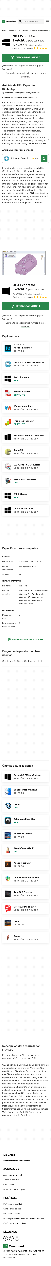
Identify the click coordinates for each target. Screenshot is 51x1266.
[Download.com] (9, 21)
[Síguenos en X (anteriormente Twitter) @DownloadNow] (11, 1238)
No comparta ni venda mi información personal (23, 1218)
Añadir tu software (11, 1180)
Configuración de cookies (14, 1223)
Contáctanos (8, 1184)
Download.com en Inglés (14, 1189)
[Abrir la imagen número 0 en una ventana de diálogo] (24, 263)
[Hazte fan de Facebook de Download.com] (5, 1238)
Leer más (33, 97)
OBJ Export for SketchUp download (19, 661)
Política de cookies (11, 1213)
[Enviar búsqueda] (20, 21)
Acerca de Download (12, 1175)
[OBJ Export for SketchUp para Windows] (6, 42)
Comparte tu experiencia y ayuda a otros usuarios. (25, 75)
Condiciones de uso (12, 1209)
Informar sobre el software (27, 639)
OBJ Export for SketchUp (28, 38)
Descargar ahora (27, 57)
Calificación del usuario (22, 48)
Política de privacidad (12, 1204)
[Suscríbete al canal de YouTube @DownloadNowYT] (17, 1238)
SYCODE (9, 1050)
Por (18, 45)
